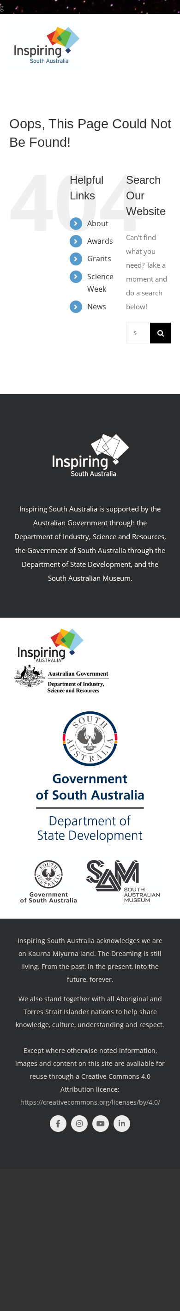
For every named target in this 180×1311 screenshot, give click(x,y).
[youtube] (100, 1123)
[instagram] (79, 1123)
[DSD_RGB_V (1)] (90, 695)
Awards (100, 241)
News (96, 306)
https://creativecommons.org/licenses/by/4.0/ (90, 1102)
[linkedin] (122, 1123)
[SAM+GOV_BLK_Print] (90, 856)
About (97, 223)
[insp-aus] (51, 630)
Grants (99, 258)
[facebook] (58, 1123)
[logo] (61, 667)
